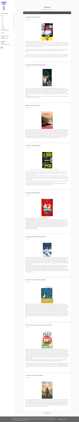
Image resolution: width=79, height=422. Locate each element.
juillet (3, 17)
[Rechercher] (70, 3)
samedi (2, 43)
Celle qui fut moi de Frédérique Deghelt (35, 279)
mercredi (2, 42)
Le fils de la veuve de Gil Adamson (34, 375)
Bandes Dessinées (4, 38)
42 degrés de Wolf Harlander (32, 192)
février (3, 26)
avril (2, 23)
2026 (2, 15)
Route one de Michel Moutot (32, 105)
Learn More (60, 419)
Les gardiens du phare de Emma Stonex (35, 236)
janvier (3, 28)
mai (2, 21)
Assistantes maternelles (5, 44)
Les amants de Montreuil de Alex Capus (35, 64)
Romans (47, 7)
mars (3, 24)
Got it (65, 419)
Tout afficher (66, 12)
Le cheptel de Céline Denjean (32, 17)
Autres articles (47, 413)
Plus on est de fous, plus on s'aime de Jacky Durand (38, 325)
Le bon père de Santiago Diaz (32, 145)
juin (2, 19)
